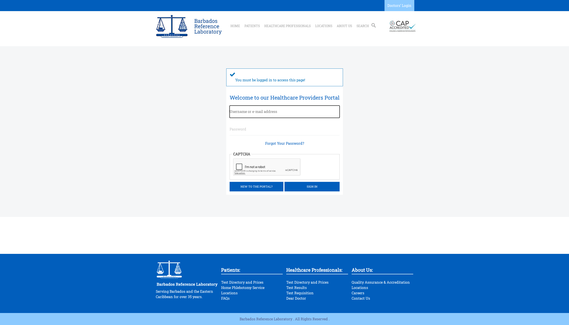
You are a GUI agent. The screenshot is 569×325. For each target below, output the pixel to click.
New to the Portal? (256, 186)
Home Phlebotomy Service (242, 287)
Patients (252, 26)
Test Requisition (300, 293)
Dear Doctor (296, 298)
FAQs (225, 298)
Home (235, 26)
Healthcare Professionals (287, 26)
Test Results (296, 287)
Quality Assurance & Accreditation (381, 282)
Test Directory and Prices (242, 282)
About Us (344, 26)
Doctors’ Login (399, 5)
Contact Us (361, 298)
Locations (323, 26)
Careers (358, 293)
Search (363, 26)
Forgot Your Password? (284, 143)
